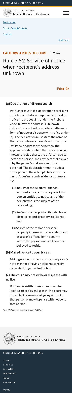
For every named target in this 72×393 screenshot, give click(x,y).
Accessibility (9, 369)
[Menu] (66, 13)
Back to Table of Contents (15, 28)
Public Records (10, 373)
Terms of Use (9, 382)
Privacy (6, 378)
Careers (7, 360)
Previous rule (9, 22)
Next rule (7, 34)
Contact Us (8, 364)
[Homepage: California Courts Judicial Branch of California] (7, 12)
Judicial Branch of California (23, 3)
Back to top (64, 40)
